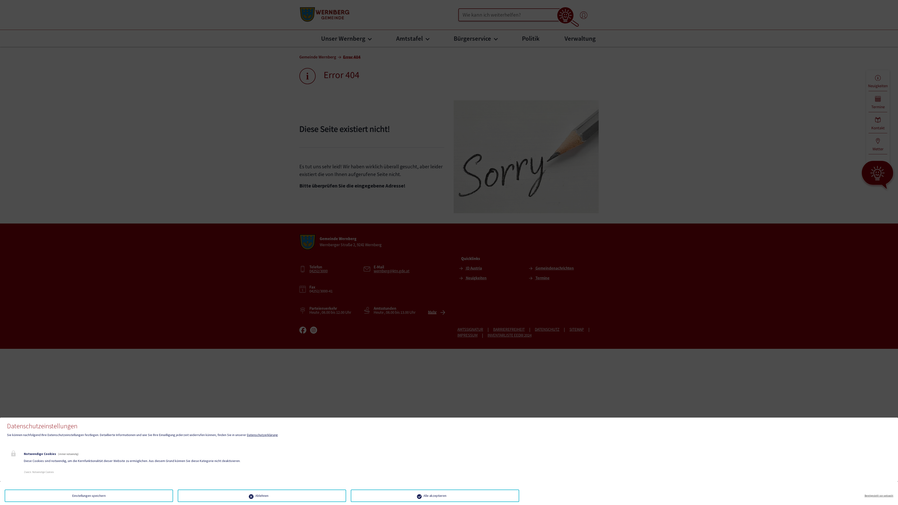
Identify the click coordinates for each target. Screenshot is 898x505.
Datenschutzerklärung (262, 435)
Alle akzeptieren (435, 496)
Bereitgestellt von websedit (879, 495)
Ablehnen (261, 496)
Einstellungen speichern (89, 496)
